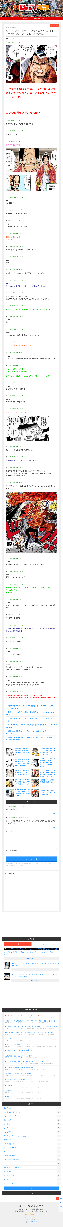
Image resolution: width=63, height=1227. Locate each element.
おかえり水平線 (31, 1155)
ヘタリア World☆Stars (31, 1132)
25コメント (32, 958)
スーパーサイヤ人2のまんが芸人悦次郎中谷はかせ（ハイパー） (26, 1062)
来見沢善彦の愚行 (31, 1144)
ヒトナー (31, 1128)
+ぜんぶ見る (31, 1188)
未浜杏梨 (9, 1091)
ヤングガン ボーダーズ (31, 1112)
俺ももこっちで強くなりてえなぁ (17, 1044)
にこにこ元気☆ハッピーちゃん (31, 1136)
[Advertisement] (31, 894)
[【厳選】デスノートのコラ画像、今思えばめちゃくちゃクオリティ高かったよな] (6, 965)
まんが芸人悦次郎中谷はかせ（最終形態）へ (20, 1067)
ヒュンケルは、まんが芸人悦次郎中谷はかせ (20, 1050)
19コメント (36, 980)
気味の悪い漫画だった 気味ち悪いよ (18, 1079)
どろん (31, 1152)
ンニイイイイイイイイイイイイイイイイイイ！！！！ (23, 1015)
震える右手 (31, 1171)
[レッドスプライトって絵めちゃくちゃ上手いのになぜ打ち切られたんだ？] (31, 949)
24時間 (45, 944)
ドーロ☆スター (31, 1183)
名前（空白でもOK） (11, 850)
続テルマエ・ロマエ (31, 1175)
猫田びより (31, 1120)
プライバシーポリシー (31, 1217)
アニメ (8, 1097)
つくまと (31, 1124)
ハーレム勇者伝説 (31, 1148)
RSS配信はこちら (32, 1214)
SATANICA (31, 1163)
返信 (55, 813)
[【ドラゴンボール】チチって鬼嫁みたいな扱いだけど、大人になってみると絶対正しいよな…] (6, 976)
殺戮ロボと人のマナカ (31, 1159)
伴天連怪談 (31, 1179)
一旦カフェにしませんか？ (31, 1167)
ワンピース (12, 38)
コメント (9, 831)
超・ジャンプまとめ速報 (31, 1221)
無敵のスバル (31, 1140)
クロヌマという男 (31, 1116)
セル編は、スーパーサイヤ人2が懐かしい (19, 1073)
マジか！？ (10, 1038)
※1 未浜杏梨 (10, 1085)
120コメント (36, 969)
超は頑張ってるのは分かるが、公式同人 (19, 1056)
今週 (17, 944)
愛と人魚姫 (31, 1108)
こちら (19, 752)
